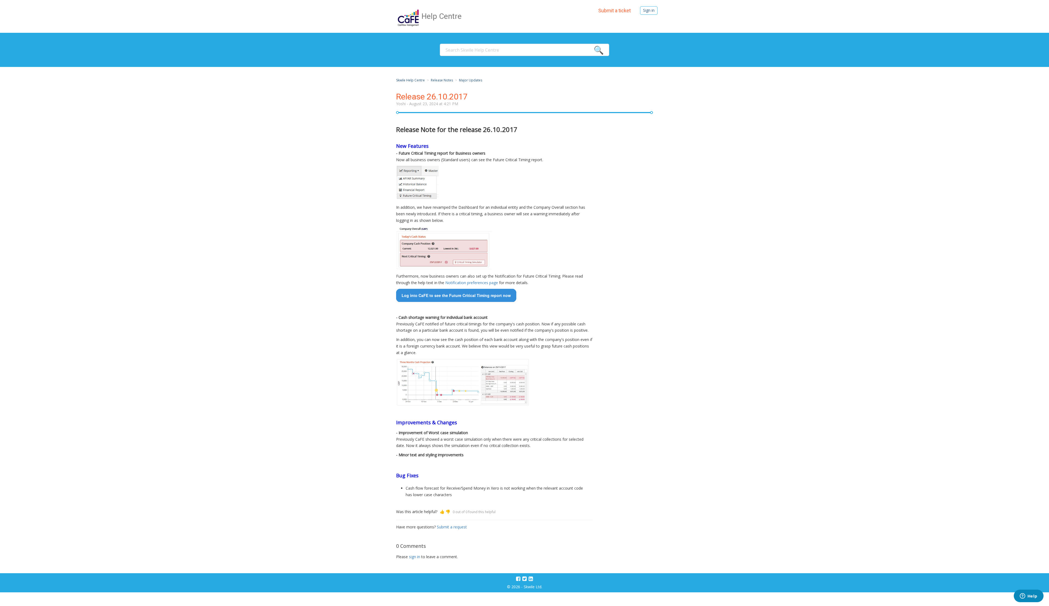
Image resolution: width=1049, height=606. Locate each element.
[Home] (409, 17)
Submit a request (452, 526)
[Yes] (442, 511)
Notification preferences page (471, 282)
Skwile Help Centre (410, 80)
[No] (448, 511)
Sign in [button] (649, 10)
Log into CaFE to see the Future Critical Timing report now (456, 295)
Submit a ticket (614, 10)
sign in (414, 556)
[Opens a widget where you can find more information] (1028, 596)
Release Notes (442, 80)
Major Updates (470, 80)
